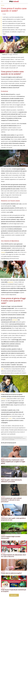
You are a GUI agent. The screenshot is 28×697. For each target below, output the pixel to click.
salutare (3, 398)
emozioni (15, 320)
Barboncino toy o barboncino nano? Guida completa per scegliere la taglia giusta (13, 461)
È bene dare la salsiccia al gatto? (11, 573)
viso (2, 369)
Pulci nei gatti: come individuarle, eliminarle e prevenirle (11, 480)
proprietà (10, 282)
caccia (3, 252)
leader (10, 418)
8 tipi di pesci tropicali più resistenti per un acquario (13, 590)
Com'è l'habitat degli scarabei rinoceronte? (10, 537)
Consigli (3, 478)
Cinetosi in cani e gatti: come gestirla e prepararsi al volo (13, 519)
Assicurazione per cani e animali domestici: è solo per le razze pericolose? (11, 499)
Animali (2, 5)
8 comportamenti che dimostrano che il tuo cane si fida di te (13, 555)
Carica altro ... (14, 595)
